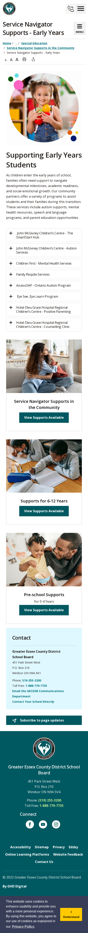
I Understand (72, 915)
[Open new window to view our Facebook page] (30, 824)
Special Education (34, 43)
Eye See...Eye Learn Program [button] (37, 296)
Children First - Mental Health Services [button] (44, 263)
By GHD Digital (15, 886)
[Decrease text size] (5, 59)
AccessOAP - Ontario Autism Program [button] (43, 285)
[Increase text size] (17, 59)
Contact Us (44, 862)
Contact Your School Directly (33, 702)
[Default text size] (11, 59)
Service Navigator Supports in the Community (40, 48)
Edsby (73, 847)
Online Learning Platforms (27, 854)
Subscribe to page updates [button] (41, 720)
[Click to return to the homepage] (9, 8)
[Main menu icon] (80, 8)
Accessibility (20, 847)
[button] (44, 309)
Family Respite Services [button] (33, 274)
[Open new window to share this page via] (33, 59)
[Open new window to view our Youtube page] (43, 824)
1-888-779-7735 (36, 686)
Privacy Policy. (23, 926)
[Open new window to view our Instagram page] (56, 824)
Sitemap (42, 847)
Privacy (59, 847)
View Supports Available (44, 417)
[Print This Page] (24, 59)
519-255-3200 (31, 680)
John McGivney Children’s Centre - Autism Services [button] (46, 250)
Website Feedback (68, 854)
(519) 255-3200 (49, 800)
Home (7, 43)
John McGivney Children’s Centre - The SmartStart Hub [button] (44, 235)
